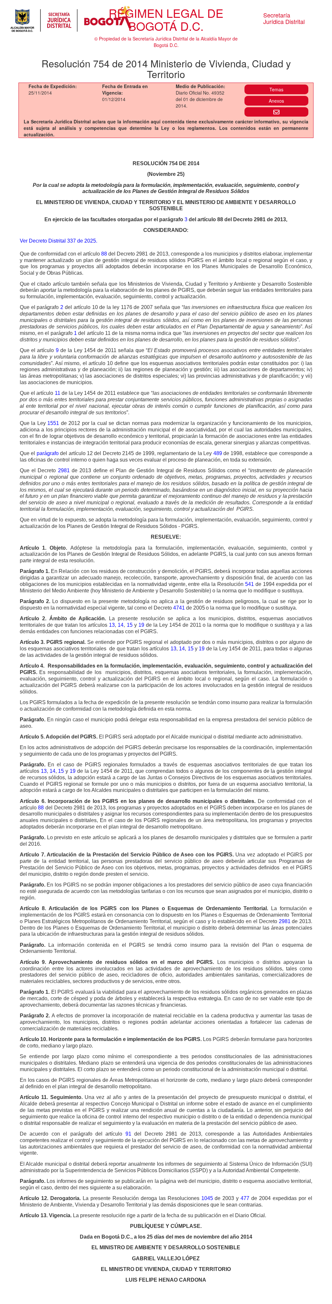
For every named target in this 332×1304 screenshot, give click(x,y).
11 (57, 393)
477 (245, 1198)
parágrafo (48, 453)
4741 (179, 608)
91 (128, 1134)
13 (112, 625)
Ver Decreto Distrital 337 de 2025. (58, 241)
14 (121, 625)
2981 (64, 470)
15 (130, 625)
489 (217, 453)
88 (104, 254)
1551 (53, 423)
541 (249, 584)
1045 (207, 1198)
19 (141, 625)
